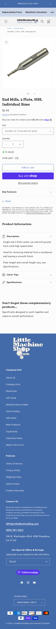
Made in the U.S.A (15, 445)
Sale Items (11, 418)
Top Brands (11, 431)
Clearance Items (14, 438)
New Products (13, 424)
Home (9, 28)
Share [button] (8, 201)
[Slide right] (34, 93)
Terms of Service (14, 463)
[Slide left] (21, 93)
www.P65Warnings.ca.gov (38, 213)
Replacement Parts (12, 12)
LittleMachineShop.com (23, 623)
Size (4, 125)
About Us (10, 378)
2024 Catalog (13, 411)
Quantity (6, 138)
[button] (6, 21)
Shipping (5, 114)
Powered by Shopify (41, 623)
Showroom (11, 391)
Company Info (13, 384)
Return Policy (12, 484)
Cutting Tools (18, 28)
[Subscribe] (46, 561)
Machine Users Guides (17, 404)
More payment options (28, 183)
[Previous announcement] (5, 4)
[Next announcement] (50, 4)
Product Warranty (15, 490)
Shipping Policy (13, 477)
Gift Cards (11, 398)
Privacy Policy (13, 470)
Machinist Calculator (36, 12)
